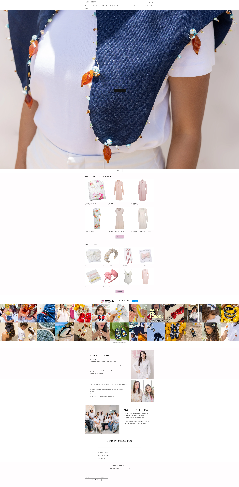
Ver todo (119, 236)
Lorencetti (90, 484)
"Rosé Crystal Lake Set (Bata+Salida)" (116, 231)
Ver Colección (119, 92)
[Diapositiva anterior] (115, 170)
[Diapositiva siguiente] (120, 170)
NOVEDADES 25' (124, 266)
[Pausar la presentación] (123, 170)
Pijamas (139, 287)
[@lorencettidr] (102, 301)
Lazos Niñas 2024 (142, 266)
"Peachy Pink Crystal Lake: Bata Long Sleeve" (141, 231)
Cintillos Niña (106, 287)
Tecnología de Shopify (96, 484)
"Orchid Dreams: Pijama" (90, 203)
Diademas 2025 (107, 266)
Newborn (88, 287)
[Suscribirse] (129, 468)
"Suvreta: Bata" (111, 203)
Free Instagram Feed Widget (120, 342)
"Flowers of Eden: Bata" (90, 231)
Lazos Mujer (88, 266)
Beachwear (123, 287)
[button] (136, 5)
